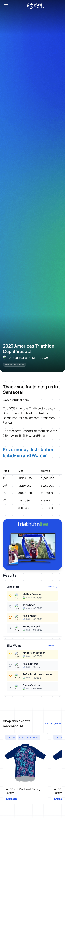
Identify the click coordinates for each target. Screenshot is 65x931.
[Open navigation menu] (5, 5)
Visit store (51, 723)
